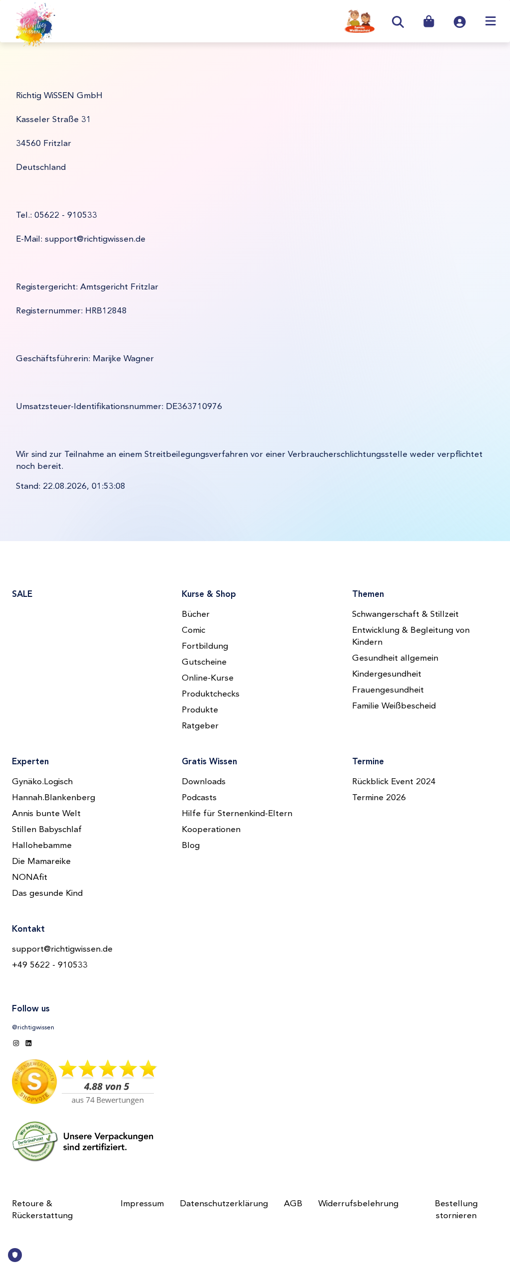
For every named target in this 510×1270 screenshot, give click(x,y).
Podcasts (199, 798)
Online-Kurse (208, 678)
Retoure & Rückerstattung (42, 1210)
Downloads (204, 782)
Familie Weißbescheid (394, 706)
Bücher (196, 614)
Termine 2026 (379, 798)
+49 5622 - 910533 (50, 965)
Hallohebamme (42, 846)
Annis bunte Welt (46, 814)
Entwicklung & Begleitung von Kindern (411, 636)
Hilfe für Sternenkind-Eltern (237, 814)
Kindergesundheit (386, 674)
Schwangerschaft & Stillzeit (405, 614)
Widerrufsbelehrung (358, 1204)
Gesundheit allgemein (395, 658)
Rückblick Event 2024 (394, 782)
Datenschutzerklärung (224, 1204)
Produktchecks (211, 694)
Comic (193, 630)
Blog (191, 846)
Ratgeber (200, 726)
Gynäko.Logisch (42, 782)
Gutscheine (204, 662)
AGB (293, 1204)
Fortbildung (205, 646)
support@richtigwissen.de (62, 949)
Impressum (142, 1204)
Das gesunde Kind (47, 893)
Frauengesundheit (388, 690)
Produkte (200, 710)
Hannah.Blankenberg (53, 798)
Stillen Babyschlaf (47, 830)
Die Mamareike (41, 861)
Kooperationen (211, 830)
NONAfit (29, 877)
